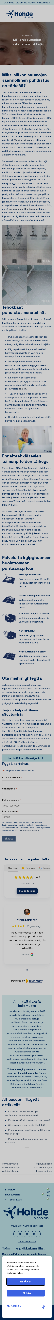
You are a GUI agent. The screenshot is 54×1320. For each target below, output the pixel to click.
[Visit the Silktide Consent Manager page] (43, 1307)
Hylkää (26, 1293)
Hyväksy (26, 1281)
